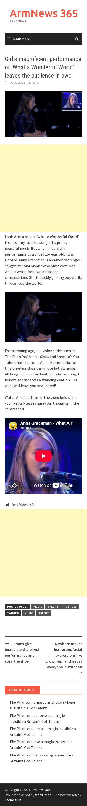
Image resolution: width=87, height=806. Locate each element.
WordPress (43, 795)
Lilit (35, 82)
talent (53, 606)
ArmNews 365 (44, 13)
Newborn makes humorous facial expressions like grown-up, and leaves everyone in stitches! (63, 655)
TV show (70, 606)
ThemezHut (13, 800)
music (38, 606)
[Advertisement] (43, 188)
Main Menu (22, 38)
